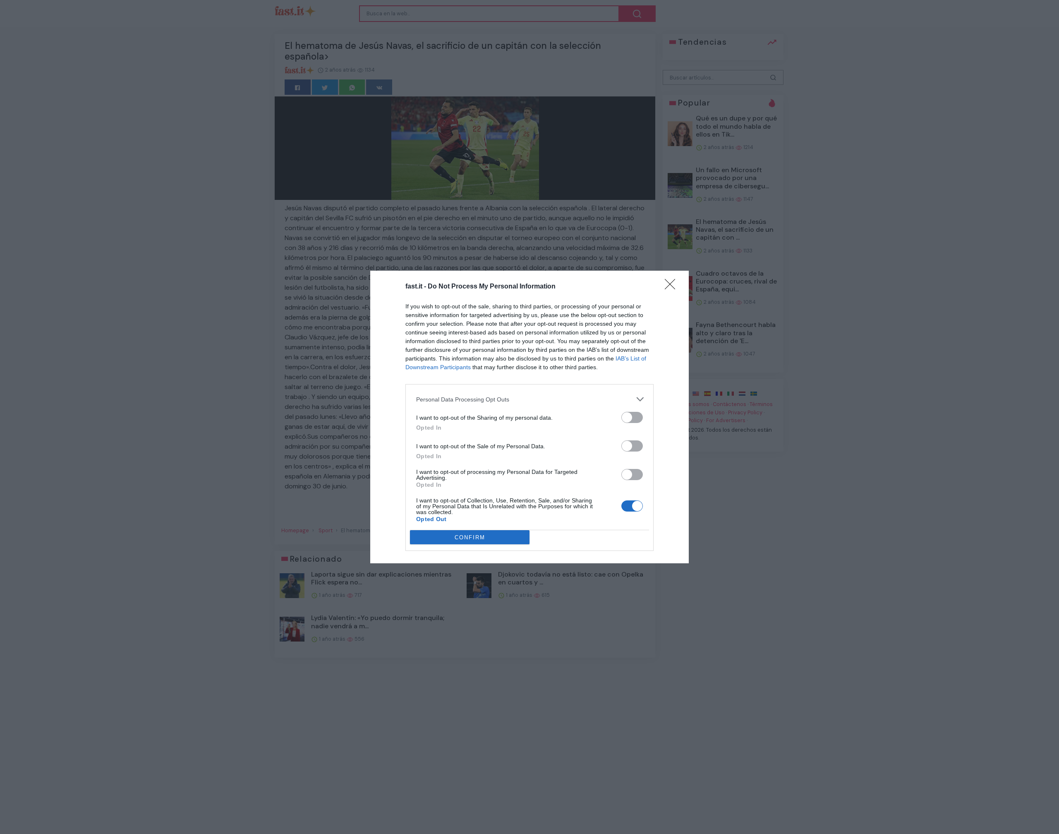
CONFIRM (470, 537)
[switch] (632, 417)
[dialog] (529, 417)
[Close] (672, 287)
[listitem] (529, 399)
